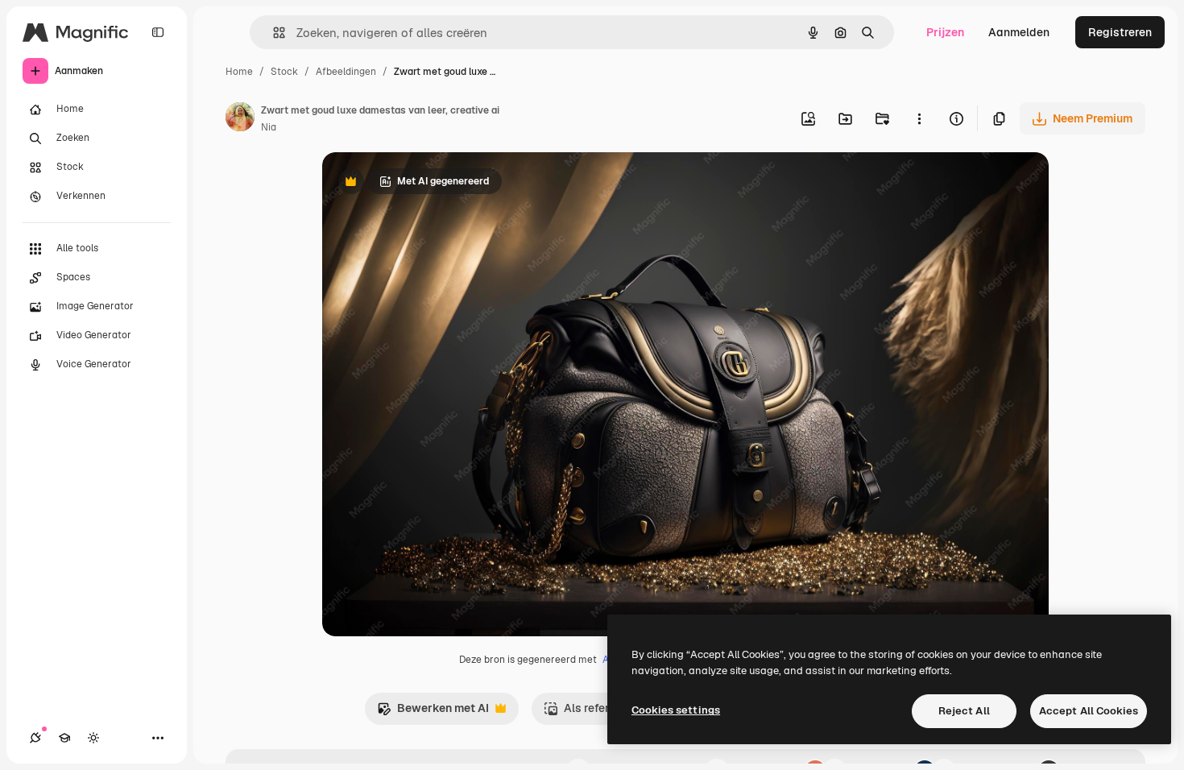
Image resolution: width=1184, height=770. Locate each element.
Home (239, 71)
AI (606, 659)
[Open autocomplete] (272, 33)
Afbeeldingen (346, 71)
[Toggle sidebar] (158, 32)
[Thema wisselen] (93, 738)
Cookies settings (675, 710)
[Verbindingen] (35, 738)
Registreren (1120, 32)
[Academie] (64, 738)
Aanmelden (1018, 32)
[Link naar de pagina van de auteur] (240, 119)
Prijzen (945, 32)
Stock (284, 71)
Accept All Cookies (1088, 711)
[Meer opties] (919, 118)
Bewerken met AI (433, 712)
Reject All (964, 711)
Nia (268, 127)
